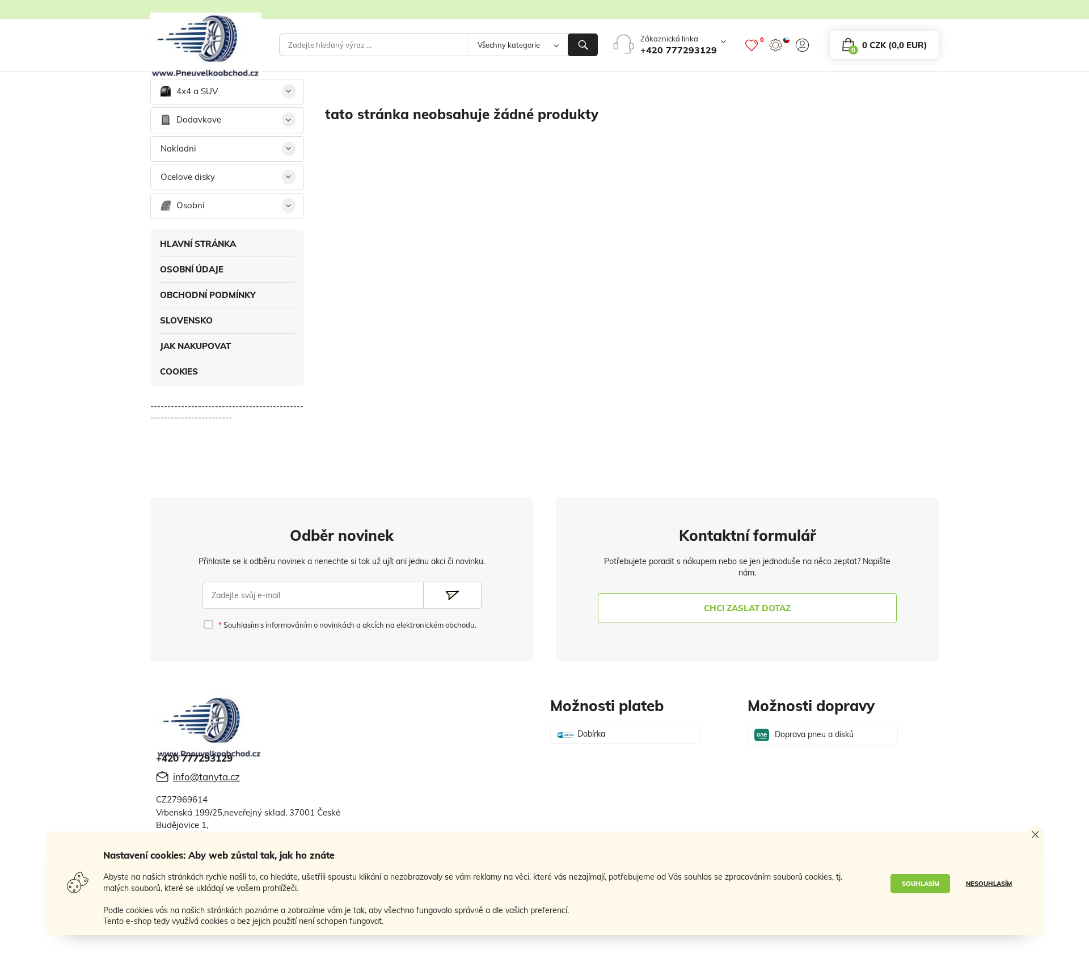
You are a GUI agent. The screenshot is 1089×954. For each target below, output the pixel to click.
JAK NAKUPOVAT (195, 346)
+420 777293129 (678, 50)
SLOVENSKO (186, 320)
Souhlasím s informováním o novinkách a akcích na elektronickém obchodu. (348, 624)
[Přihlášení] (802, 45)
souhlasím (920, 884)
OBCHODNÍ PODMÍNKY (208, 294)
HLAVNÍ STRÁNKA (198, 243)
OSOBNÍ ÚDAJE (191, 269)
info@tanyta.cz (206, 777)
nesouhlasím (989, 884)
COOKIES (179, 371)
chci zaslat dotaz (747, 608)
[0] (751, 45)
